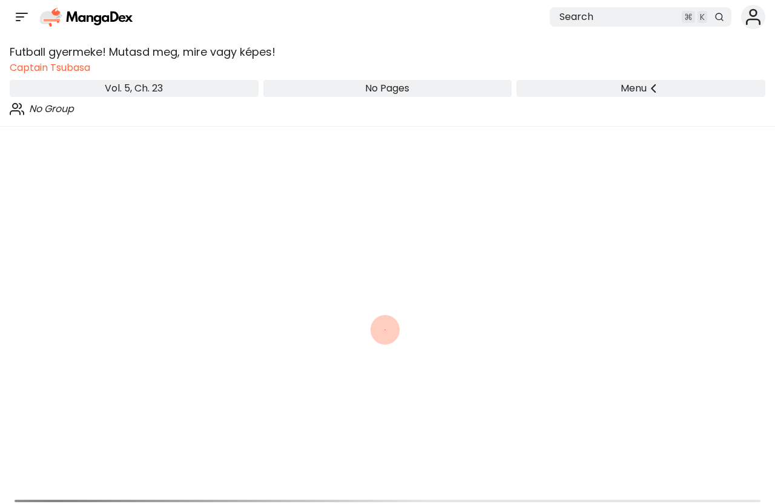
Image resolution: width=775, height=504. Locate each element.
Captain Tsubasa (50, 68)
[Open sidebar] (22, 17)
